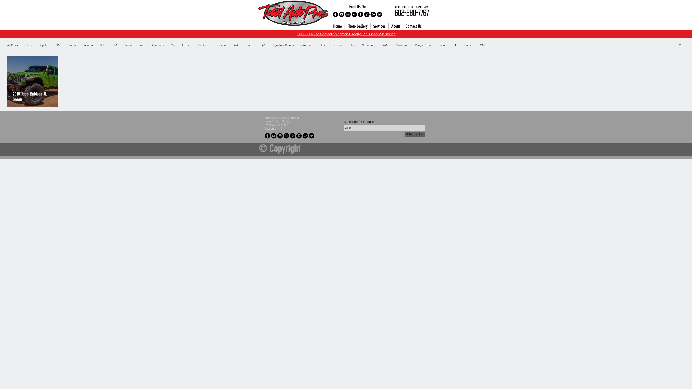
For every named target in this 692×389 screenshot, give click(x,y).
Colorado (158, 45)
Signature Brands (283, 45)
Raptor (469, 45)
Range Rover (423, 45)
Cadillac (202, 45)
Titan (352, 45)
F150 (262, 45)
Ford (249, 45)
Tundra (71, 45)
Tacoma (88, 45)
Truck (28, 45)
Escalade (220, 45)
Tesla (236, 45)
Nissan (337, 45)
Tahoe (128, 45)
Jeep (142, 45)
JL (455, 45)
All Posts (12, 45)
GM (115, 45)
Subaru (442, 45)
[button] (680, 46)
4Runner (306, 45)
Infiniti (322, 45)
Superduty (368, 45)
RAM (385, 45)
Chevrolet (402, 45)
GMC (483, 45)
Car (173, 45)
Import (186, 45)
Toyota (43, 45)
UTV (57, 45)
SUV (102, 45)
